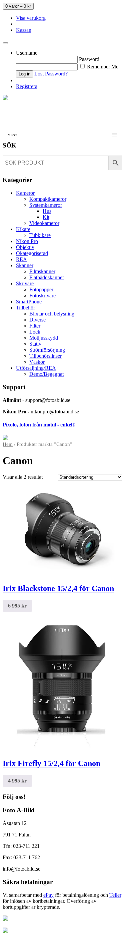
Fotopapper (41, 289)
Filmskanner (42, 271)
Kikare (23, 229)
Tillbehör (25, 307)
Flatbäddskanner (46, 277)
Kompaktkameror (47, 199)
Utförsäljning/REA (36, 368)
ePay (48, 895)
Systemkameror (45, 205)
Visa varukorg (31, 18)
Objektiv (25, 247)
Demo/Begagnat (46, 374)
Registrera (26, 86)
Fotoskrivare (42, 295)
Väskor (37, 362)
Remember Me (102, 66)
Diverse (37, 320)
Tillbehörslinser (45, 356)
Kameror (25, 193)
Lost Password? (51, 73)
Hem (8, 444)
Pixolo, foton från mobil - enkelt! (39, 424)
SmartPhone (29, 301)
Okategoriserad (32, 253)
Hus (47, 211)
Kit (46, 217)
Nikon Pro (27, 241)
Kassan (23, 30)
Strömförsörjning (47, 350)
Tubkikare (40, 235)
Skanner (24, 265)
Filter (34, 326)
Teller (115, 895)
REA (21, 259)
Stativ (35, 344)
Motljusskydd (43, 338)
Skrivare (25, 283)
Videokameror (44, 223)
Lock (34, 332)
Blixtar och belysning (51, 313)
